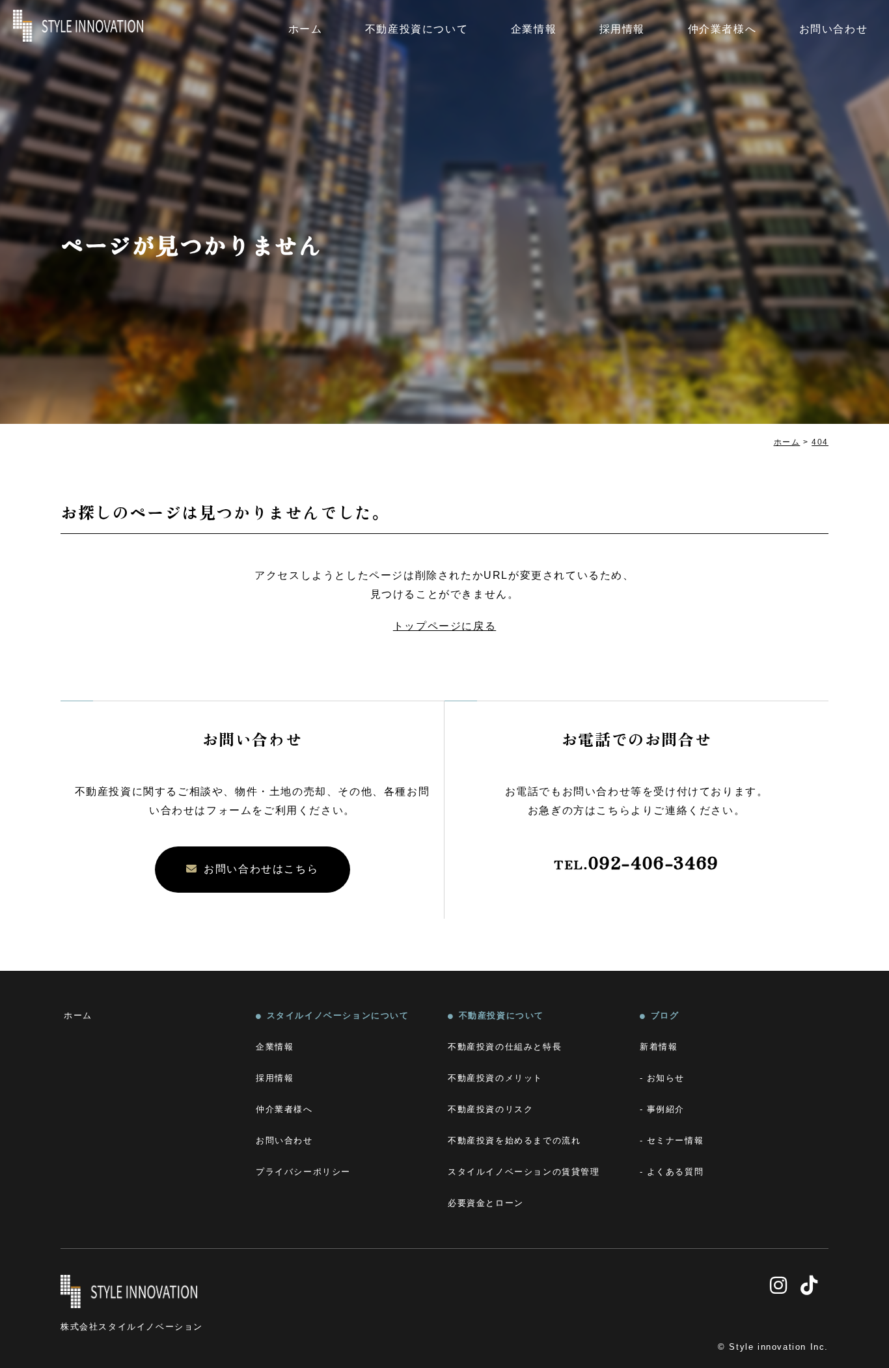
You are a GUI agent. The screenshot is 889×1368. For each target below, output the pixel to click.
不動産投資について (416, 29)
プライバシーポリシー (303, 1172)
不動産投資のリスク (490, 1109)
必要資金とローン (486, 1203)
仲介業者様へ (722, 29)
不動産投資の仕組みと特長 (505, 1047)
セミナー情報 (675, 1140)
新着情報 (658, 1047)
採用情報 (622, 29)
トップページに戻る (444, 626)
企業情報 (533, 29)
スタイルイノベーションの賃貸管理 (524, 1172)
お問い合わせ (833, 29)
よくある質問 (675, 1172)
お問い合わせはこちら (261, 868)
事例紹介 (666, 1109)
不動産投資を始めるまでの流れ (514, 1140)
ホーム (305, 29)
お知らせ (666, 1078)
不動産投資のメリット (495, 1078)
